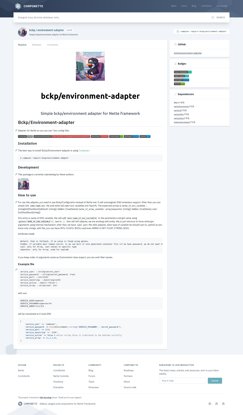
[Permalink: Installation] (16, 150)
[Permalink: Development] (16, 174)
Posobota (58, 381)
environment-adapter (50, 30)
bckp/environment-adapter (188, 53)
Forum (184, 6)
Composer (84, 150)
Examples (58, 387)
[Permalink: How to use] (16, 202)
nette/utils (179, 114)
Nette (173, 6)
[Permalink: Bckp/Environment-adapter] (16, 130)
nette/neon (179, 118)
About (127, 381)
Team (91, 381)
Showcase (93, 387)
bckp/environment (182, 122)
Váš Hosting (45, 397)
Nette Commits (61, 376)
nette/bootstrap (181, 106)
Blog (194, 6)
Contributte (206, 6)
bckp (32, 30)
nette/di (178, 110)
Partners (128, 376)
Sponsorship (222, 6)
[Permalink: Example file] (16, 269)
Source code (130, 387)
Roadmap (129, 370)
